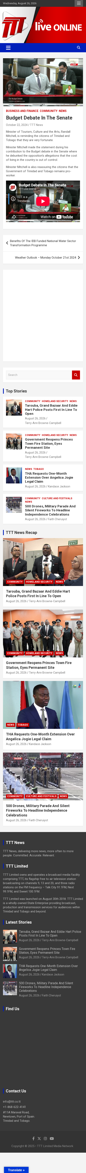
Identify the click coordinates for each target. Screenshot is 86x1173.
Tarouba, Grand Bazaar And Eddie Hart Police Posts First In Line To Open (51, 409)
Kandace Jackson (59, 486)
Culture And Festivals (57, 498)
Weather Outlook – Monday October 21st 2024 (45, 257)
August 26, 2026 (35, 418)
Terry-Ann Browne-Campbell (43, 423)
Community (48, 111)
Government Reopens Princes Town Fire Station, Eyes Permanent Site (49, 443)
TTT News (36, 124)
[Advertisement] (43, 316)
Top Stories (16, 391)
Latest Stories (19, 922)
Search (76, 375)
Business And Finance (22, 111)
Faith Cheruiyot (57, 519)
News (63, 111)
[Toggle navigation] (8, 47)
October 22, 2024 (17, 124)
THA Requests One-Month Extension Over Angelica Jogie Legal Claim (49, 477)
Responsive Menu (79, 3)
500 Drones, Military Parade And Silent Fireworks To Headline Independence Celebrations (50, 510)
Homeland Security (55, 401)
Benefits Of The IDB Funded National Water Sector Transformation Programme (43, 243)
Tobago (38, 469)
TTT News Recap (21, 532)
